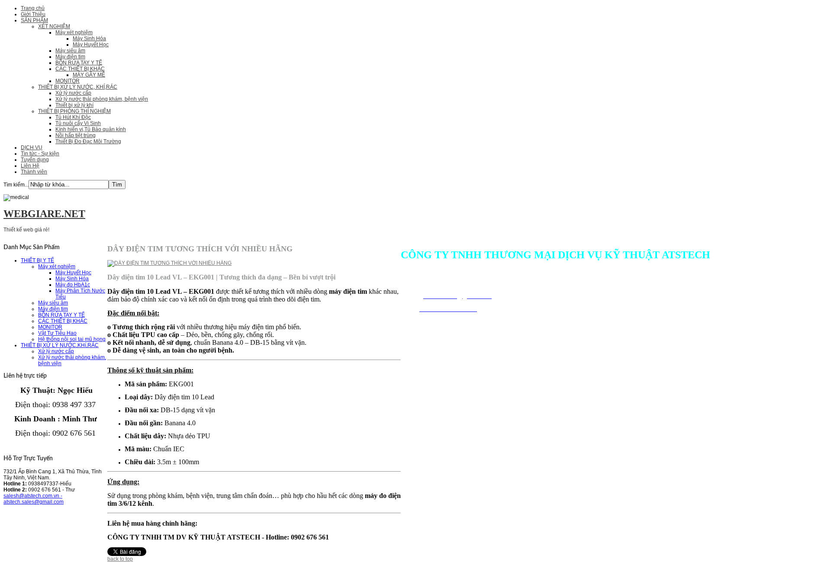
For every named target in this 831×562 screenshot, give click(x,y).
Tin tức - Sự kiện (40, 154)
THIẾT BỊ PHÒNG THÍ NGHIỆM (74, 111)
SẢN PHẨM (34, 20)
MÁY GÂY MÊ (89, 75)
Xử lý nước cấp (73, 93)
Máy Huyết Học (91, 45)
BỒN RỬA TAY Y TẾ (78, 63)
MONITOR (67, 81)
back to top (120, 559)
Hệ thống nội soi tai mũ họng (72, 339)
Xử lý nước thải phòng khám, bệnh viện (101, 99)
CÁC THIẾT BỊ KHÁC (80, 69)
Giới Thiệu (33, 14)
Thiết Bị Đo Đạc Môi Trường (88, 141)
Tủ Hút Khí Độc (73, 117)
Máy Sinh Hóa (89, 38)
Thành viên (34, 172)
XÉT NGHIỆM (54, 26)
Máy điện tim (70, 57)
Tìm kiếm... (16, 185)
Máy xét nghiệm (74, 32)
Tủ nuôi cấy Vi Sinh (78, 123)
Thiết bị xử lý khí (74, 105)
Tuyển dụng (35, 160)
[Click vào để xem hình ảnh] (169, 263)
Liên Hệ (30, 166)
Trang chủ (33, 8)
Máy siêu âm (70, 51)
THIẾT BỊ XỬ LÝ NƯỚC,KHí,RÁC (60, 345)
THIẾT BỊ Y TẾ (37, 260)
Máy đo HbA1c (72, 285)
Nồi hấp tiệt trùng (75, 135)
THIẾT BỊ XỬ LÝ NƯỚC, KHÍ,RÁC (77, 87)
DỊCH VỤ (31, 148)
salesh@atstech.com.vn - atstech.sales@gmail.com (33, 499)
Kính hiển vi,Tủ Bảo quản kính (90, 129)
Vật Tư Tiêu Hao (57, 333)
